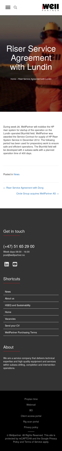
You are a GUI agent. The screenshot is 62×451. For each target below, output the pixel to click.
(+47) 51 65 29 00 (18, 246)
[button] (6, 264)
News (17, 174)
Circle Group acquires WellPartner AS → (37, 193)
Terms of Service (33, 441)
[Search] (14, 7)
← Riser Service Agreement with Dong (23, 187)
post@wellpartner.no (14, 255)
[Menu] (8, 7)
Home (13, 78)
